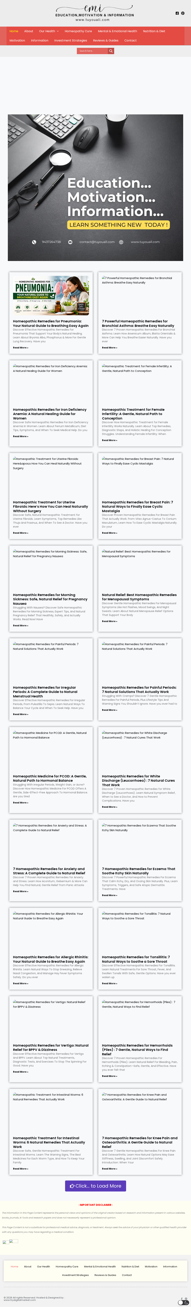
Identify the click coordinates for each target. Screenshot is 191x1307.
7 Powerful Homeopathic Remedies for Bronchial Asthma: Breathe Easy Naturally (138, 323)
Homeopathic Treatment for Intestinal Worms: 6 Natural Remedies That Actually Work (49, 1142)
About (28, 31)
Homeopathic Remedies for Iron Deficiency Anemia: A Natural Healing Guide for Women (50, 414)
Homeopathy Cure (78, 31)
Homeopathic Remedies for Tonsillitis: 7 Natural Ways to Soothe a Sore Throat (136, 959)
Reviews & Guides (105, 40)
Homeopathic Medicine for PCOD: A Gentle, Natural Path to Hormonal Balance (50, 778)
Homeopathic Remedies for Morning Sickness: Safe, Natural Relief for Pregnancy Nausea (50, 599)
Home (14, 31)
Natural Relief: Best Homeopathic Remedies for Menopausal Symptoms (139, 596)
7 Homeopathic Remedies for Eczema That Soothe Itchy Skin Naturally (138, 870)
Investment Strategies (70, 40)
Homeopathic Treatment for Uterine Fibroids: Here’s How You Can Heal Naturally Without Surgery (50, 506)
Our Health (47, 31)
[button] (57, 31)
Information (39, 40)
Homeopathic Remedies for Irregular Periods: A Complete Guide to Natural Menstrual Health (45, 692)
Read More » (20, 347)
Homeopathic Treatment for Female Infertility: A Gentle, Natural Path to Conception (133, 414)
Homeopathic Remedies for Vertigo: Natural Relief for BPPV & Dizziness (51, 1047)
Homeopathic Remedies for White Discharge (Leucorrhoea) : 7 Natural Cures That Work (138, 780)
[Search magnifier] (111, 51)
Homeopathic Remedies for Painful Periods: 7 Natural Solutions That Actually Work (139, 689)
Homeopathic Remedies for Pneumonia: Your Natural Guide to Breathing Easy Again (51, 323)
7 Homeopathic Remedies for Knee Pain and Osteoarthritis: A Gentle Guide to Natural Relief (140, 1142)
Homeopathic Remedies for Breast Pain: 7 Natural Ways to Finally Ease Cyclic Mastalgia (137, 506)
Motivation (17, 40)
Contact (130, 40)
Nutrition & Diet (154, 31)
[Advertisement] (95, 85)
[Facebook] (177, 13)
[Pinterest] (182, 13)
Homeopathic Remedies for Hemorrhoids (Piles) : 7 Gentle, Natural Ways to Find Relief (137, 1049)
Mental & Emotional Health (117, 31)
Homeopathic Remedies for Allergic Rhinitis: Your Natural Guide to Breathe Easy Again (50, 959)
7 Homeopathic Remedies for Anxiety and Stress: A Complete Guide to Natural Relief (49, 870)
